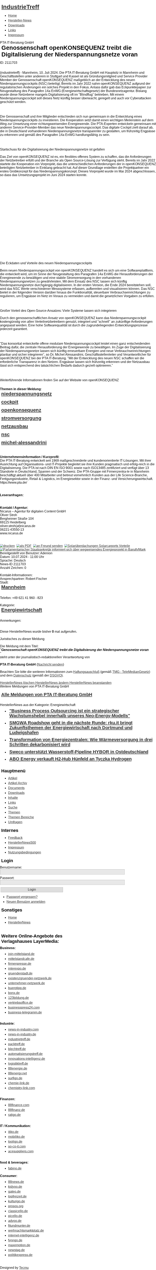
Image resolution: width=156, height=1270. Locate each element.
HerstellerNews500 (22, 842)
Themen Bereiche (21, 817)
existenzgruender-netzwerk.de (30, 978)
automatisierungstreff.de (25, 1054)
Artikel (12, 778)
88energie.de (17, 1068)
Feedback (15, 837)
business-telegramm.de (25, 1012)
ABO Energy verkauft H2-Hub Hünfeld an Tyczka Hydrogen (70, 758)
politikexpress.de (20, 1255)
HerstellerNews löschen (17, 682)
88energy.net (17, 1073)
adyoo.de (15, 1220)
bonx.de (14, 993)
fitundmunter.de (19, 1225)
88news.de (16, 1181)
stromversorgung (21, 418)
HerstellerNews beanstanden (90, 682)
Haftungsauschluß (86, 671)
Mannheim (13, 587)
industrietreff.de (19, 1039)
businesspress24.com (24, 1007)
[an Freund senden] (48, 546)
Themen (14, 812)
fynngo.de (15, 1240)
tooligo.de (15, 1141)
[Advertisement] (61, 216)
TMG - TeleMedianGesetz (130, 671)
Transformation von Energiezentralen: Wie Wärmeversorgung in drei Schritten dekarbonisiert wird (81, 742)
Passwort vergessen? (22, 897)
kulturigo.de (16, 1201)
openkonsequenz (21, 410)
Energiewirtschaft (21, 610)
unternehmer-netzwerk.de (26, 983)
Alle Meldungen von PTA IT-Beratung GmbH (46, 694)
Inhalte (13, 797)
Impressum (16, 35)
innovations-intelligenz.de (26, 1058)
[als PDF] (23, 546)
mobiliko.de (16, 1136)
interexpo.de (17, 968)
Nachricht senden (50, 664)
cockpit (9, 402)
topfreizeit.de (17, 1196)
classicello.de (18, 1211)
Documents (16, 788)
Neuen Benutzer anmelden (25, 901)
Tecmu (24, 1267)
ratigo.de (14, 1114)
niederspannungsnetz (26, 393)
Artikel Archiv (17, 783)
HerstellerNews (19, 922)
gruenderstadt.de (20, 973)
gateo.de (14, 1191)
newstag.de (16, 1250)
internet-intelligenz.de (23, 1235)
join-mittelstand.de (21, 954)
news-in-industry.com (23, 1029)
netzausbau (14, 426)
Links (12, 30)
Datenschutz (22, 675)
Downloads (16, 25)
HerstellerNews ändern (52, 682)
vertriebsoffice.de (20, 1002)
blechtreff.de (17, 1049)
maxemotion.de (19, 1245)
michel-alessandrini (24, 442)
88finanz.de (16, 1110)
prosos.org (15, 1206)
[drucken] (7, 546)
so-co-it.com (17, 1146)
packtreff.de (16, 1044)
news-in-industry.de (22, 1034)
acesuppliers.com (21, 1151)
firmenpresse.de (19, 963)
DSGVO (56, 675)
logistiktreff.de (18, 1063)
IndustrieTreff (20, 7)
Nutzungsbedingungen (24, 852)
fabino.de (15, 1168)
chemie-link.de (18, 1083)
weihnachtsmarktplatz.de (26, 1230)
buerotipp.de (17, 988)
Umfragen (15, 822)
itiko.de (13, 1132)
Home (12, 15)
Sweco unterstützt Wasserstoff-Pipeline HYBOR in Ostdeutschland (78, 751)
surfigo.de (15, 1078)
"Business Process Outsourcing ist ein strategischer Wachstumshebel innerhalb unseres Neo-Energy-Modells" (69, 713)
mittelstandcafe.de (21, 958)
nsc (5, 434)
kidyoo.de (15, 1186)
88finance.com (18, 1105)
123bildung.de (18, 997)
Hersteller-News (19, 20)
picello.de (15, 1216)
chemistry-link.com (21, 1088)
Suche (12, 807)
